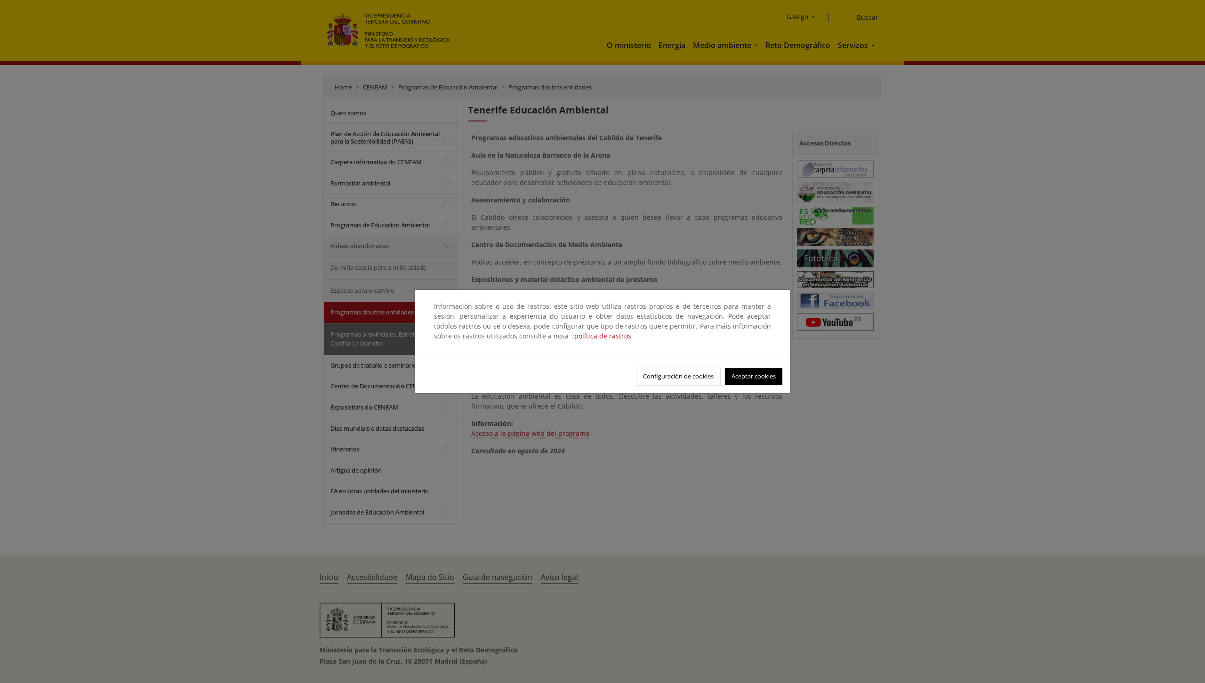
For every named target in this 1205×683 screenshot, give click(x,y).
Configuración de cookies (678, 376)
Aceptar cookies (753, 376)
